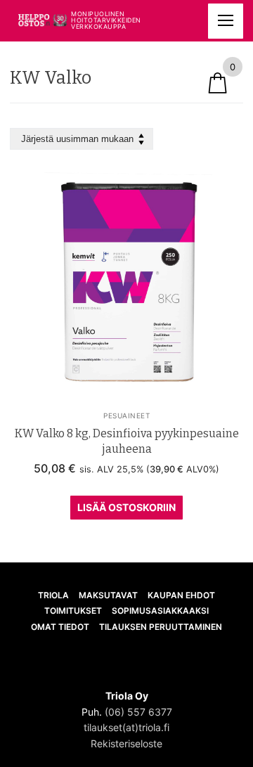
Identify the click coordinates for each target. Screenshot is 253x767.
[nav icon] (225, 21)
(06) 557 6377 (138, 712)
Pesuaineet (126, 415)
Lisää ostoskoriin (126, 507)
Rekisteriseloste (126, 743)
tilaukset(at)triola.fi (126, 727)
